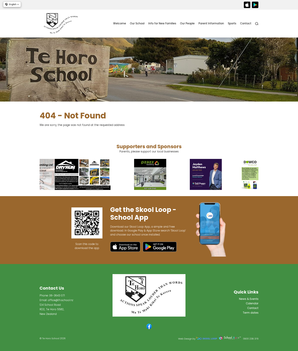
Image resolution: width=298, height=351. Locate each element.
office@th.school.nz (60, 300)
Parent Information (211, 23)
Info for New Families (162, 23)
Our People (187, 23)
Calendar (252, 303)
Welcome (119, 23)
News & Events (248, 299)
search (256, 23)
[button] (12, 4)
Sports (232, 23)
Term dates (250, 313)
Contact (245, 23)
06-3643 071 (57, 295)
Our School (137, 23)
